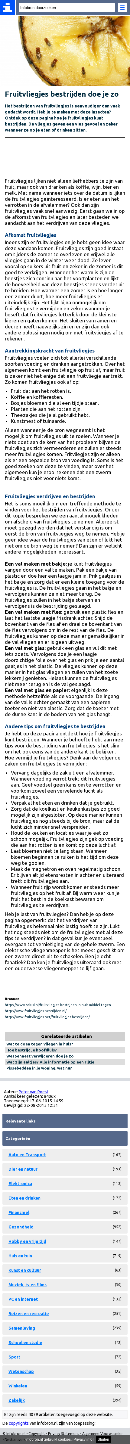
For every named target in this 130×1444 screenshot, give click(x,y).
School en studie (25, 1342)
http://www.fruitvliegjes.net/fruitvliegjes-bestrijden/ (47, 1017)
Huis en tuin (20, 1255)
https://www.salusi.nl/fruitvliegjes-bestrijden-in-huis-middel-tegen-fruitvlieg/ (58, 1005)
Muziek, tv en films (27, 1284)
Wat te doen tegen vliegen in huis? (39, 1044)
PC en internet (23, 1299)
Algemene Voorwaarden (103, 1434)
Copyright (36, 1434)
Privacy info (83, 1439)
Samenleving (21, 1328)
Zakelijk (16, 1400)
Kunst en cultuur (24, 1270)
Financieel (18, 1212)
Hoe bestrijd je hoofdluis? (31, 1050)
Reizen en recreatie (28, 1313)
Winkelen (17, 1385)
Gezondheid (21, 1227)
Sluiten (103, 1439)
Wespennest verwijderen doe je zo (40, 1056)
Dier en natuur (22, 1169)
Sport (14, 1357)
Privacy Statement (63, 1434)
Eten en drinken (24, 1198)
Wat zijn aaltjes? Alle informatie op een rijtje (50, 1062)
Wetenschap (21, 1371)
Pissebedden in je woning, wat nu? (39, 1068)
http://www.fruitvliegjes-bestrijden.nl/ (36, 1011)
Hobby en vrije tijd (27, 1241)
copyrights (19, 1423)
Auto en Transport (27, 1154)
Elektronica (20, 1183)
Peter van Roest (33, 1091)
